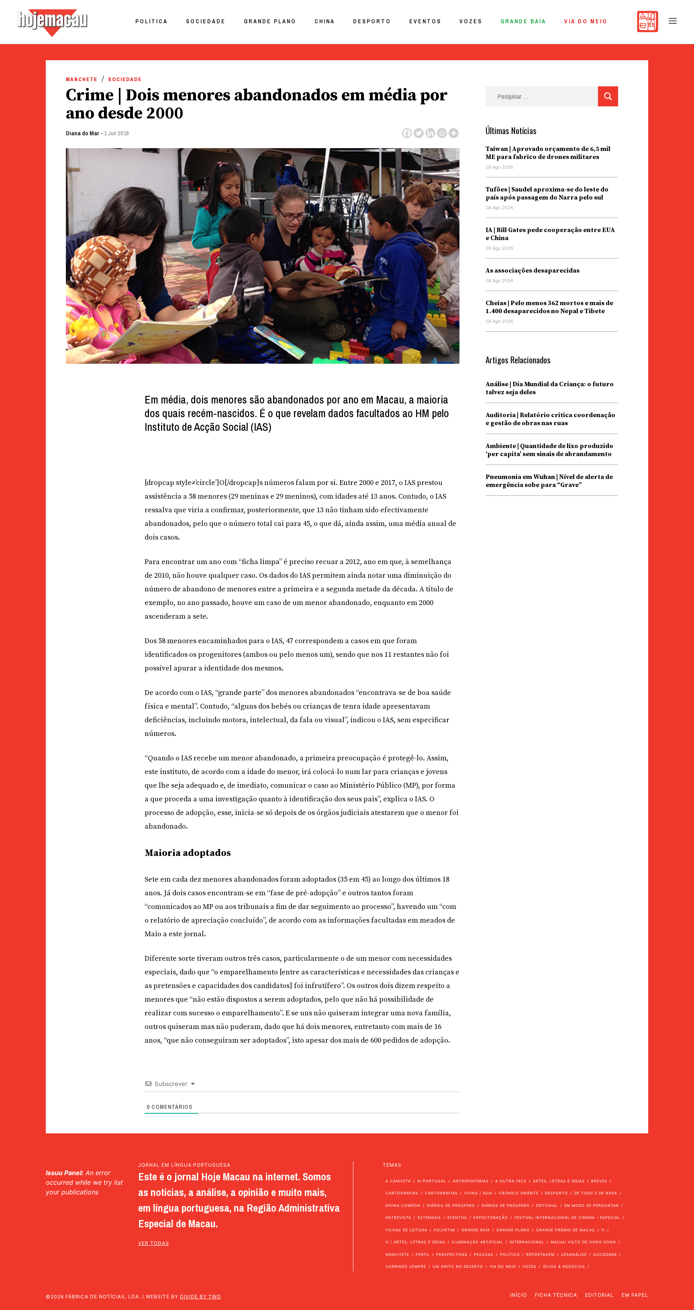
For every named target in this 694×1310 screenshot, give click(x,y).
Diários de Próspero (451, 1205)
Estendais (429, 1217)
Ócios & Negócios (564, 1266)
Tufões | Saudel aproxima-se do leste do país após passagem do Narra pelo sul (547, 193)
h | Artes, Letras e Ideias (415, 1242)
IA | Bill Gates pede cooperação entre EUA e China (550, 234)
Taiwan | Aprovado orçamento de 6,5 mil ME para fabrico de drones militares (548, 153)
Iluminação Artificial (477, 1242)
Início (518, 1295)
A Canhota (398, 1181)
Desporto (372, 21)
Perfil (423, 1254)
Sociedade (206, 21)
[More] (454, 133)
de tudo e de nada (595, 1193)
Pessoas (484, 1254)
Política (151, 21)
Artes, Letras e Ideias (559, 1181)
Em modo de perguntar (591, 1205)
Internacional (527, 1242)
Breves (599, 1181)
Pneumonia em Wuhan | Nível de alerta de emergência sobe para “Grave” (549, 481)
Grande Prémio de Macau (565, 1230)
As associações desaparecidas (533, 271)
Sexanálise (574, 1254)
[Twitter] (419, 133)
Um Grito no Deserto (458, 1266)
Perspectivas (451, 1254)
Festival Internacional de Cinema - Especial (567, 1217)
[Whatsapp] (442, 133)
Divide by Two (200, 1297)
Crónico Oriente (519, 1193)
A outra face (511, 1181)
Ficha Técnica (556, 1295)
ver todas (153, 1243)
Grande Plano (270, 21)
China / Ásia (478, 1193)
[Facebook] (407, 133)
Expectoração (491, 1217)
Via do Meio (586, 21)
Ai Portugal (431, 1181)
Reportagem (540, 1254)
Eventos (425, 21)
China (324, 21)
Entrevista (398, 1217)
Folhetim (444, 1230)
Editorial (547, 1205)
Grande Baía (523, 21)
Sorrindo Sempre (406, 1266)
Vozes (470, 21)
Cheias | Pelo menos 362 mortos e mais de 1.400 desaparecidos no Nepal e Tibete (549, 307)
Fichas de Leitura (406, 1230)
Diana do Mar (82, 133)
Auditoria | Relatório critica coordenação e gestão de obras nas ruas (550, 419)
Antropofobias (471, 1181)
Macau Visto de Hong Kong (583, 1242)
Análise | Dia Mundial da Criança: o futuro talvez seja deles (550, 388)
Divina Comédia (403, 1205)
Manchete (82, 79)
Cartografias (402, 1193)
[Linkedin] (430, 133)
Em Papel (635, 1295)
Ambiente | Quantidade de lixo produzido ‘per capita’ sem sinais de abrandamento (549, 450)
